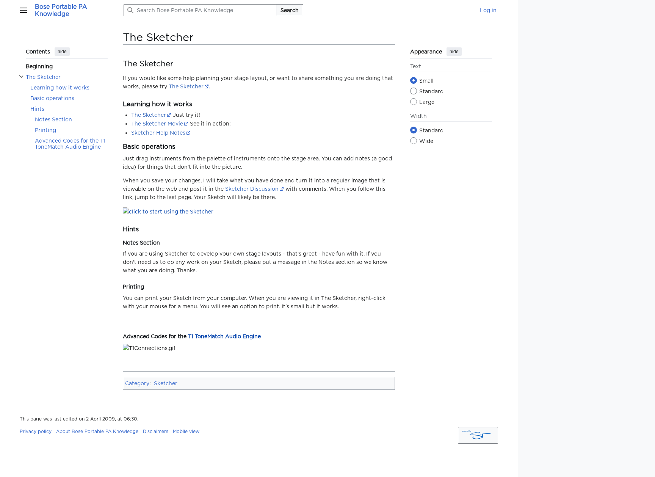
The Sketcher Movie (157, 124)
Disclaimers (155, 431)
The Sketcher (186, 86)
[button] (23, 10)
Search (289, 10)
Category (137, 383)
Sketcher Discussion (252, 189)
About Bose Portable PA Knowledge (97, 431)
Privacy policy (36, 431)
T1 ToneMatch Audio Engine (224, 336)
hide (62, 51)
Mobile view (186, 431)
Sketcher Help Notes (158, 133)
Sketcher (165, 383)
